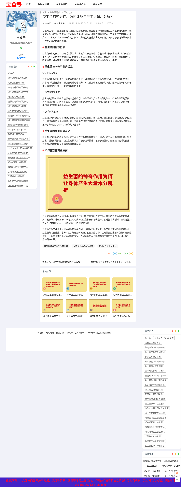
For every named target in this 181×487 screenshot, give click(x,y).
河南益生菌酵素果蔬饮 (83, 246)
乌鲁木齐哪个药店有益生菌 (20, 148)
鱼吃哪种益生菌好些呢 (18, 87)
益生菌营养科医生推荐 (18, 143)
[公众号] (21, 48)
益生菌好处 (80, 4)
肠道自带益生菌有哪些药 (19, 115)
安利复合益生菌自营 (108, 246)
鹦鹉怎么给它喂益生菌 (18, 167)
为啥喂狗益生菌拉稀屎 (18, 171)
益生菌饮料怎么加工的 (18, 92)
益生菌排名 (43, 4)
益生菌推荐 (61, 4)
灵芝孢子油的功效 (152, 471)
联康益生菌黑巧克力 (17, 134)
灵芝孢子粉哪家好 (152, 476)
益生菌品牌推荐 (171, 460)
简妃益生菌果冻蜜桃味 (18, 181)
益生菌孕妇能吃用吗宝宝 (19, 120)
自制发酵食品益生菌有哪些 (56, 246)
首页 (28, 4)
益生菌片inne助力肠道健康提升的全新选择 (61, 262)
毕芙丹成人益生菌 (16, 176)
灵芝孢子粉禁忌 (171, 476)
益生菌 (11, 73)
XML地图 (39, 332)
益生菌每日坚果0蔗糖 (17, 78)
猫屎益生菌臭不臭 (16, 83)
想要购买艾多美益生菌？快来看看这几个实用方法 (112, 262)
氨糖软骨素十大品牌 (171, 465)
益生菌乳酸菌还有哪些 (18, 111)
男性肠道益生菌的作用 (18, 101)
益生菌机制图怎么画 (17, 129)
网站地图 (50, 332)
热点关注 (60, 332)
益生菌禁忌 (98, 4)
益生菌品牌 (152, 465)
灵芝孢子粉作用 (171, 471)
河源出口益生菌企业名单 (19, 157)
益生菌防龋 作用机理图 (18, 139)
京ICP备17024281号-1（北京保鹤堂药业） (94, 332)
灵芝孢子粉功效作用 (152, 460)
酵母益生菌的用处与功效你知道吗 (82, 294)
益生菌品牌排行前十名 (18, 185)
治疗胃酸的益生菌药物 (18, 153)
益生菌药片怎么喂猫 (17, 106)
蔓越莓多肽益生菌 (16, 97)
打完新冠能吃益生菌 (17, 162)
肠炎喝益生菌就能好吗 (18, 125)
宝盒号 (48, 23)
